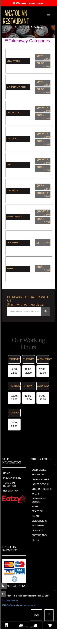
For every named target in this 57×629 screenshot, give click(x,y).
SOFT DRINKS (39, 535)
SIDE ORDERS (39, 521)
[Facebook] (49, 615)
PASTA (35, 506)
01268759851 (11, 600)
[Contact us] (35, 625)
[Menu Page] (7, 625)
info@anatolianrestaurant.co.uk (21, 605)
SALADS (36, 516)
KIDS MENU (38, 525)
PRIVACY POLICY (12, 478)
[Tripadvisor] (36, 615)
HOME (6, 473)
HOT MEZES (38, 474)
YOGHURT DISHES (41, 489)
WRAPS (36, 493)
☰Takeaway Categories (27, 40)
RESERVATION (11, 490)
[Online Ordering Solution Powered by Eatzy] (14, 499)
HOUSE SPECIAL (40, 484)
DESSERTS (37, 530)
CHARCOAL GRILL (41, 479)
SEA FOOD (37, 511)
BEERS (35, 540)
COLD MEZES (39, 470)
